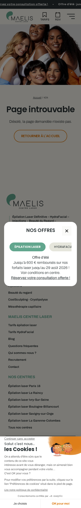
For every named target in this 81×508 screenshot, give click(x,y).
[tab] (28, 246)
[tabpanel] (40, 268)
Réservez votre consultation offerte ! (40, 278)
